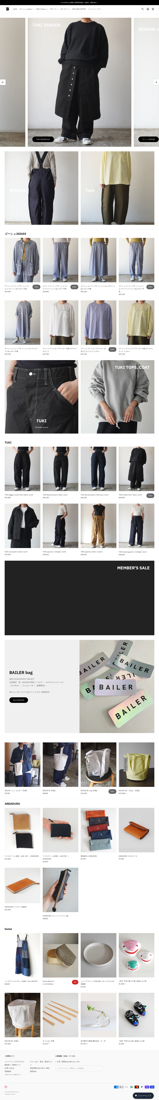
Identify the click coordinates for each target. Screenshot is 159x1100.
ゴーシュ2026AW (148, 139)
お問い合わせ (9, 1068)
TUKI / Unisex (41, 9)
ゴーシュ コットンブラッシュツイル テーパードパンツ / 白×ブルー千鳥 (131, 289)
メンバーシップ (93, 9)
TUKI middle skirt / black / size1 (130, 495)
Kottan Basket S (48, 981)
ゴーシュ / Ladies (25, 9)
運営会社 (33, 1071)
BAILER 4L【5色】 (49, 791)
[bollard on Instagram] (6, 1087)
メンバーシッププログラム (14, 1062)
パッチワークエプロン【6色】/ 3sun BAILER (21, 981)
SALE (15, 9)
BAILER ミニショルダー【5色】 (16, 791)
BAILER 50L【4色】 (12, 1041)
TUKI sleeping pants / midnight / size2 (133, 552)
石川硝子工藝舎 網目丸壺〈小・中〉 (94, 1041)
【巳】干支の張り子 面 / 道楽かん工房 (132, 981)
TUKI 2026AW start (43, 139)
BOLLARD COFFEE (79, 9)
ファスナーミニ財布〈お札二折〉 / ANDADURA (22, 856)
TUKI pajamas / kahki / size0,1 (92, 552)
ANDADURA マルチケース (128, 856)
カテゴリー (64, 9)
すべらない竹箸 (48, 1041)
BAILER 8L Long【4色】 (89, 791)
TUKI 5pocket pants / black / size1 (55, 495)
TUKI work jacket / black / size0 (16, 552)
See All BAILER (18, 700)
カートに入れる (98, 279)
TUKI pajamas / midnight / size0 (54, 552)
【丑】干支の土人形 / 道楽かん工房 (131, 1041)
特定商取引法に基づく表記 (40, 1068)
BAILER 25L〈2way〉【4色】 (129, 791)
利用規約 (8, 1071)
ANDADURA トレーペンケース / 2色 (55, 916)
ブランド (53, 9)
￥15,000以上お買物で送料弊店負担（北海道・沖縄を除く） (79, 2)
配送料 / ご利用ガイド (13, 1065)
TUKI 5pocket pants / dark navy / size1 (94, 495)
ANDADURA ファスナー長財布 (16, 907)
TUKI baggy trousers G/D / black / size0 (19, 495)
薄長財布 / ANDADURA (89, 856)
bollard (17, 1092)
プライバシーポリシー (13, 1075)
